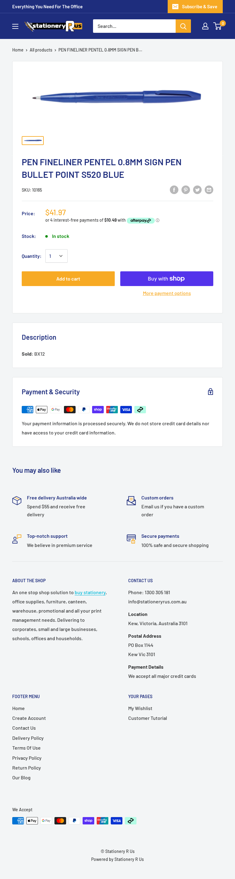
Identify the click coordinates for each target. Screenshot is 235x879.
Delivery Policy (28, 738)
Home (18, 49)
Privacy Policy (27, 758)
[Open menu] (15, 26)
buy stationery (90, 592)
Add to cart (68, 278)
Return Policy (26, 767)
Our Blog (21, 777)
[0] (218, 26)
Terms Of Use (26, 748)
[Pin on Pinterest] (185, 189)
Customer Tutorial (147, 718)
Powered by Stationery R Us (117, 859)
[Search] (183, 26)
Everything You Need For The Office (47, 6)
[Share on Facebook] (174, 189)
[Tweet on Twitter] (197, 189)
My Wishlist (140, 708)
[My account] (205, 26)
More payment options (167, 293)
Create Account (29, 718)
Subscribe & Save (199, 6)
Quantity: (32, 256)
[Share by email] (209, 189)
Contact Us (24, 728)
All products (41, 49)
